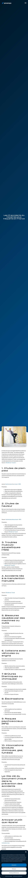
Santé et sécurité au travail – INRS (13, 484)
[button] (26, 852)
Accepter (14, 865)
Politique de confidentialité (17, 876)
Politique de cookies (8, 876)
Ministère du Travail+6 (10, 565)
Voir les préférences (14, 872)
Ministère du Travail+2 (11, 462)
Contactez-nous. (6, 843)
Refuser (14, 869)
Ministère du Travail (13, 531)
